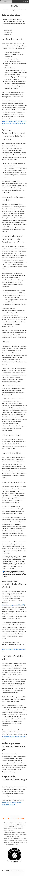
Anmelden (21, 870)
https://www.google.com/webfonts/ (13, 605)
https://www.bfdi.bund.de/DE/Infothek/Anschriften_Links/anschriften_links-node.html (14, 123)
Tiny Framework (12, 870)
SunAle (14, 6)
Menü (26, 1)
